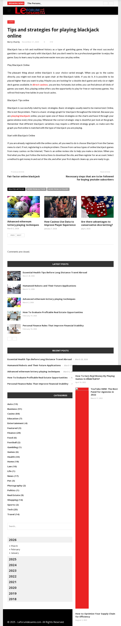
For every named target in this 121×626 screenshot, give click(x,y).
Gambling (12, 447)
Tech (10, 509)
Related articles (16, 189)
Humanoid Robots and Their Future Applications (49, 285)
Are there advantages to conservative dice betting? (97, 223)
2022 (13, 576)
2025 (13, 559)
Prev (12, 235)
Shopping (12, 499)
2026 (13, 539)
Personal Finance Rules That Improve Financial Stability (53, 325)
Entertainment (15, 423)
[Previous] (9, 338)
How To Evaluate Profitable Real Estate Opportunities (53, 312)
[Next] (14, 338)
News (10, 475)
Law (9, 466)
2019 (13, 593)
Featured (12, 428)
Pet (9, 480)
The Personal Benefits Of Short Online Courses (52, 3)
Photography (14, 485)
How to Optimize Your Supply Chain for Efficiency (95, 615)
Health (11, 456)
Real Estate (13, 495)
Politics (11, 490)
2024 (13, 565)
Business (12, 408)
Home (10, 461)
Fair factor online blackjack (23, 176)
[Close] (75, 368)
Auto (10, 404)
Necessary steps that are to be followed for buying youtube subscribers (90, 178)
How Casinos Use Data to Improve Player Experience (60, 223)
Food (10, 437)
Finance (11, 432)
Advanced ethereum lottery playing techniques (23, 223)
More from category (58, 189)
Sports (11, 504)
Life (9, 471)
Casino (11, 22)
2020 (13, 587)
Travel (10, 514)
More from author (36, 189)
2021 (13, 582)
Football (12, 442)
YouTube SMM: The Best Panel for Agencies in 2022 (104, 391)
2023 (13, 570)
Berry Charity (13, 42)
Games (11, 451)
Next (19, 235)
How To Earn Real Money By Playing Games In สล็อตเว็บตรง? (95, 377)
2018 (13, 599)
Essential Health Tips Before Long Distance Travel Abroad (55, 272)
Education (12, 418)
